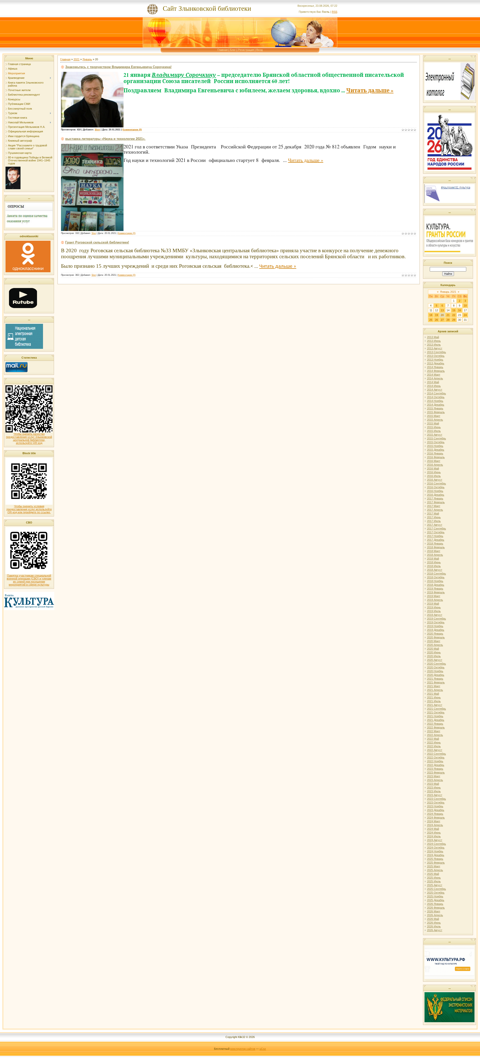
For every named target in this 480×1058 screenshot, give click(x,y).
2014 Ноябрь (435, 400)
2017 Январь (435, 498)
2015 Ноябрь (435, 445)
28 (448, 319)
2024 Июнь (434, 832)
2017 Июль (434, 520)
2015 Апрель (435, 419)
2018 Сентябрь (436, 573)
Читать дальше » (370, 90)
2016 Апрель (435, 464)
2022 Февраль (436, 727)
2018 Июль (434, 566)
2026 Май (433, 918)
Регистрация (246, 49)
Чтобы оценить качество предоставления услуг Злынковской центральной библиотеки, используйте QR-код (29, 438)
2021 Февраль (436, 682)
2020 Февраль (436, 637)
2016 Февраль (436, 457)
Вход (259, 49)
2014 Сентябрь (436, 393)
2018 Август (434, 569)
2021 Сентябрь (436, 708)
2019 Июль (434, 611)
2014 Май (433, 382)
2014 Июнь (434, 385)
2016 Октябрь (435, 487)
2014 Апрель (435, 378)
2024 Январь (435, 813)
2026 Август (434, 930)
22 (453, 315)
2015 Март (433, 415)
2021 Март (433, 686)
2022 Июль (434, 746)
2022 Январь (435, 723)
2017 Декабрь (435, 539)
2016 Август (434, 479)
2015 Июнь (434, 427)
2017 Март (433, 505)
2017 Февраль (436, 502)
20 (442, 315)
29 (453, 319)
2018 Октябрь (435, 577)
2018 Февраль (436, 547)
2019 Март (433, 596)
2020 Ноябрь (435, 671)
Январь (87, 59)
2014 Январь (435, 367)
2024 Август (434, 840)
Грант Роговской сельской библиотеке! (97, 242)
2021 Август (434, 704)
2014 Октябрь (435, 397)
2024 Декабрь (435, 855)
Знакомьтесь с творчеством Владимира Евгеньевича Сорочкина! (118, 67)
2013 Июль (434, 344)
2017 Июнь (434, 517)
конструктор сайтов (242, 1048)
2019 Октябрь (435, 622)
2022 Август (434, 749)
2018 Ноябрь (435, 581)
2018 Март (433, 551)
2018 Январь (435, 543)
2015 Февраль (436, 412)
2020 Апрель (435, 644)
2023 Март (433, 776)
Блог (233, 49)
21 (448, 315)
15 (453, 310)
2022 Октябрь (435, 757)
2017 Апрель (435, 509)
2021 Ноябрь (435, 716)
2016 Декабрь (435, 494)
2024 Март (433, 821)
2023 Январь (435, 768)
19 (436, 315)
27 (442, 319)
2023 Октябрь (435, 802)
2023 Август (434, 795)
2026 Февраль (436, 907)
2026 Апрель (435, 915)
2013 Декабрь (435, 363)
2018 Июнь (434, 562)
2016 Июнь (434, 472)
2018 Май (433, 558)
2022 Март (433, 731)
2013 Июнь (434, 340)
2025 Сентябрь (436, 888)
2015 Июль (434, 430)
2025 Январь (435, 858)
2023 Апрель (435, 779)
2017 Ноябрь (435, 536)
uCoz (263, 1048)
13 (442, 310)
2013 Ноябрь (435, 359)
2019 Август (434, 614)
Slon (97, 129)
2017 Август (434, 524)
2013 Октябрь (435, 355)
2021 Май (433, 693)
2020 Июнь (434, 652)
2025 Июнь (434, 877)
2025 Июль (434, 881)
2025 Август (434, 885)
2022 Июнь (434, 742)
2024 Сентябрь (436, 843)
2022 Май (433, 738)
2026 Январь (435, 903)
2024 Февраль (436, 817)
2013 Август (434, 348)
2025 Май (433, 873)
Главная (223, 49)
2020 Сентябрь (436, 663)
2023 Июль (434, 791)
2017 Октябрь (435, 532)
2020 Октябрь (435, 667)
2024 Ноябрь (435, 851)
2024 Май (433, 828)
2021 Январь (435, 678)
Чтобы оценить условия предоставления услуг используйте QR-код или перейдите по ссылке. (29, 509)
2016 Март (433, 460)
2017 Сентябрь (436, 528)
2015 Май (433, 423)
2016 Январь (435, 453)
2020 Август (434, 659)
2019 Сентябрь (436, 618)
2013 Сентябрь (436, 352)
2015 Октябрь (435, 442)
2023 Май (433, 783)
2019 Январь (435, 588)
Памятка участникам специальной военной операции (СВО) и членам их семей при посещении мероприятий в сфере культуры (29, 580)
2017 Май (433, 513)
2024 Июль (434, 836)
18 (430, 315)
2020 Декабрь (435, 674)
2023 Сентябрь (436, 798)
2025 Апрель (435, 870)
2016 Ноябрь (435, 490)
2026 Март (433, 911)
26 (436, 319)
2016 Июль (434, 475)
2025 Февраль (436, 862)
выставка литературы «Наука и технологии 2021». (105, 139)
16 (459, 310)
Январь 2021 (448, 291)
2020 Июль (434, 656)
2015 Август (434, 434)
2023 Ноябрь (435, 806)
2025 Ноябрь (435, 896)
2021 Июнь (434, 697)
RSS (334, 11)
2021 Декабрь (435, 719)
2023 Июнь (434, 787)
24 (465, 315)
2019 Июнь (434, 607)
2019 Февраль (436, 592)
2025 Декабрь (435, 900)
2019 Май (433, 603)
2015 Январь (435, 408)
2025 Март (433, 866)
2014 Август (434, 389)
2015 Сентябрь (436, 438)
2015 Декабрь (435, 449)
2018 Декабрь (435, 584)
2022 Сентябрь (436, 753)
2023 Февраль (436, 772)
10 (465, 305)
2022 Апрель (435, 734)
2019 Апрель (435, 599)
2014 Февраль (436, 370)
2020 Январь (435, 633)
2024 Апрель (435, 825)
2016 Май (433, 468)
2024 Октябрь (435, 847)
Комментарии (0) (132, 129)
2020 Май (433, 648)
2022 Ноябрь (435, 761)
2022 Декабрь (435, 764)
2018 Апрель (435, 554)
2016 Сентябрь (436, 483)
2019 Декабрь (435, 629)
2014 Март (433, 374)
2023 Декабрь (435, 810)
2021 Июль (434, 701)
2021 (77, 59)
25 (430, 319)
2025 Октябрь (435, 892)
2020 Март (433, 641)
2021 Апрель (435, 689)
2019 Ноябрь (435, 626)
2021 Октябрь (435, 712)
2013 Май (433, 337)
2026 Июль (434, 926)
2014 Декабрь (435, 404)
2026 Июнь (434, 922)
